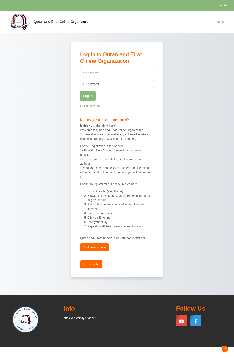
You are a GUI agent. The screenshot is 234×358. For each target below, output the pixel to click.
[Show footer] (225, 349)
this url (102, 200)
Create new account (94, 247)
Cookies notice (91, 264)
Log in (223, 5)
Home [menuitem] (220, 21)
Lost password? (90, 105)
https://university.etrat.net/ (80, 318)
